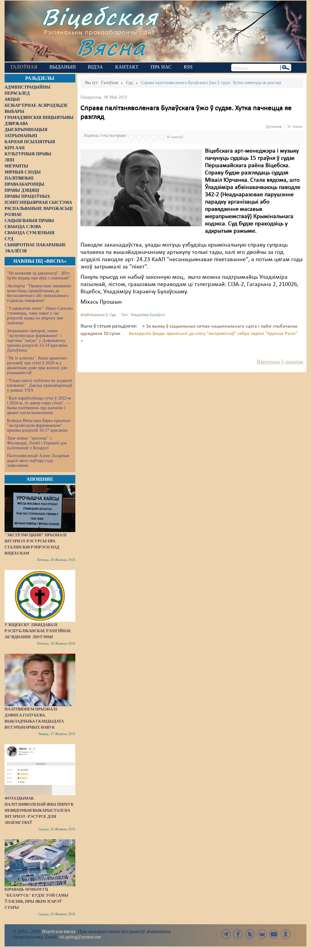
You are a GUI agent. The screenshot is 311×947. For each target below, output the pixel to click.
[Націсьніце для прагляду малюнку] (141, 187)
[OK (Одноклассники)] (285, 934)
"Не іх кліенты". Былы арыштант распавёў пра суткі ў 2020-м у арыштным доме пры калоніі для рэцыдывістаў (37, 365)
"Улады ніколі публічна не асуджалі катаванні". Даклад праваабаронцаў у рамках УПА (39, 385)
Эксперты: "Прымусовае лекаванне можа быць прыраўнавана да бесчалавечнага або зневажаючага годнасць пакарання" (39, 293)
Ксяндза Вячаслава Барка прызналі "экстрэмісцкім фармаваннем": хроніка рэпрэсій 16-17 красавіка (38, 425)
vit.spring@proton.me (80, 936)
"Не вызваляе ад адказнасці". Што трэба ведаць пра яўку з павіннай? (38, 275)
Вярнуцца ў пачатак (280, 362)
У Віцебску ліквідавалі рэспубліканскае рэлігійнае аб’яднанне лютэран (38, 630)
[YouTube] (273, 934)
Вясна (111, 47)
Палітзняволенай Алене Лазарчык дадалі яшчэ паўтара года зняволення (38, 460)
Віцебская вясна (58, 931)
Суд (113, 315)
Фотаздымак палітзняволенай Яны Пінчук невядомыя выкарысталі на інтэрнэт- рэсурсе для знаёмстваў (39, 810)
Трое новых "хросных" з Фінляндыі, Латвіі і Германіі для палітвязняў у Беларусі (37, 443)
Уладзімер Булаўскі (148, 315)
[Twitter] (250, 934)
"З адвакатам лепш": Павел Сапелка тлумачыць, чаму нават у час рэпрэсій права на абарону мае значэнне (40, 315)
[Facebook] (238, 934)
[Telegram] (226, 934)
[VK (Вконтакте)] (262, 934)
